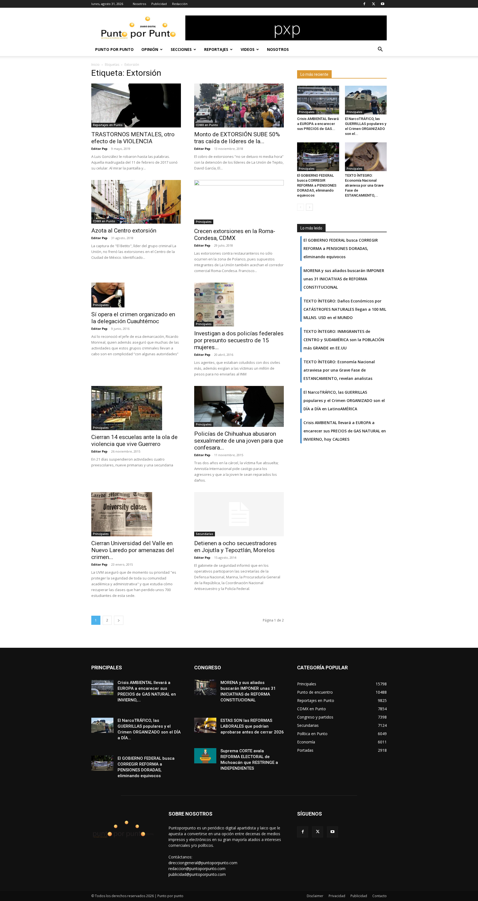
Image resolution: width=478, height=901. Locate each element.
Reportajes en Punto (108, 125)
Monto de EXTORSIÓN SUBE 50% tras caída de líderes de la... (237, 138)
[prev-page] (300, 207)
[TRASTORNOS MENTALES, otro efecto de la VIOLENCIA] (136, 105)
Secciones (181, 49)
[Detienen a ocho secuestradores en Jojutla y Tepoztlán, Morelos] (239, 514)
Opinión (149, 49)
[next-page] (118, 620)
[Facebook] (364, 4)
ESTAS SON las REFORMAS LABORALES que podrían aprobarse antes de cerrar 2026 (252, 726)
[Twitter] (373, 4)
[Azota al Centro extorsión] (136, 202)
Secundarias (204, 534)
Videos (247, 49)
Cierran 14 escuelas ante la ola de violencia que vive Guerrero (134, 440)
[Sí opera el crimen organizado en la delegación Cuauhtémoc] (136, 295)
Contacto (379, 896)
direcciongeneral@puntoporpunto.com (202, 862)
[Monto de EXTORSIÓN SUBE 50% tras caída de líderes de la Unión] (239, 105)
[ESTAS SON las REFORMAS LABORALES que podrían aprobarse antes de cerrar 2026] (205, 725)
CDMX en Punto (207, 125)
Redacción (180, 4)
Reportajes (216, 49)
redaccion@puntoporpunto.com (196, 868)
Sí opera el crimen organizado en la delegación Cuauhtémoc (133, 318)
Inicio (95, 64)
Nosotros (139, 4)
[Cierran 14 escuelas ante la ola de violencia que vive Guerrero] (136, 408)
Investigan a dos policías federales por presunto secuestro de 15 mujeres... (239, 340)
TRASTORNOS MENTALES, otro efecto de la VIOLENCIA (133, 138)
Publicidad (159, 4)
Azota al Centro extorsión (123, 230)
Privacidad (337, 896)
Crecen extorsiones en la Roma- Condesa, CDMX (234, 234)
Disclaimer (315, 896)
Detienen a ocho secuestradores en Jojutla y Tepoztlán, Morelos (235, 546)
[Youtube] (382, 4)
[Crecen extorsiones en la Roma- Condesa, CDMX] (239, 202)
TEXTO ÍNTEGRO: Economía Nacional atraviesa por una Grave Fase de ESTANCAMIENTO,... (364, 185)
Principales (204, 222)
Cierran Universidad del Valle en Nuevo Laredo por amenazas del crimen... (132, 550)
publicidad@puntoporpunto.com (197, 874)
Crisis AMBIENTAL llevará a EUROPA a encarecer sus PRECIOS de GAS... (318, 124)
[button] (380, 50)
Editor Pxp (99, 149)
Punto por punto (114, 49)
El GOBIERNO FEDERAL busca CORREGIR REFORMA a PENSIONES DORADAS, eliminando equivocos (316, 185)
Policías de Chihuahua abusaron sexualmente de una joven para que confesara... (238, 440)
